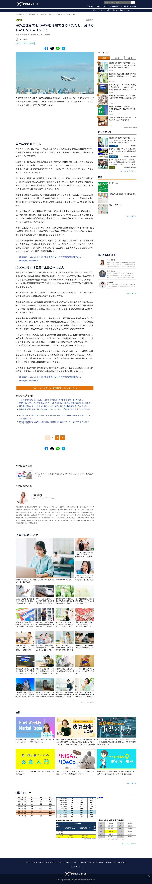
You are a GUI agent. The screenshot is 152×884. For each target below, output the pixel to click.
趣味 (121, 10)
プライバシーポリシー (70, 862)
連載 (98, 6)
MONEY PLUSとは (31, 862)
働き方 (32, 44)
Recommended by (85, 702)
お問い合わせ (100, 862)
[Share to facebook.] (46, 48)
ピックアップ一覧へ (128, 171)
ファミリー (130, 10)
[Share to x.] (52, 48)
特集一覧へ (131, 216)
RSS (114, 862)
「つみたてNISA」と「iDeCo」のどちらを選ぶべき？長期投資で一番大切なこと (51, 400)
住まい (115, 10)
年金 (25, 44)
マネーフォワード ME (76, 867)
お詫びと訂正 (122, 862)
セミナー (113, 6)
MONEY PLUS (20, 14)
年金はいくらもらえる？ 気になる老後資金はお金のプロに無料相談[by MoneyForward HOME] (50, 258)
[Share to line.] (58, 48)
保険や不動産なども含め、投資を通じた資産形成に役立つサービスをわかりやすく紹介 (54, 421)
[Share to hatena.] (63, 48)
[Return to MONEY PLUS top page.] (28, 4)
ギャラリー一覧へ (128, 844)
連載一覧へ (131, 783)
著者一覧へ (131, 293)
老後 (108, 10)
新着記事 (90, 6)
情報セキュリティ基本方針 (54, 862)
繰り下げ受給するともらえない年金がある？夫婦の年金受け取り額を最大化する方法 (53, 406)
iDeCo (18, 44)
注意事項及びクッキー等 (86, 862)
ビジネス (100, 10)
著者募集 (108, 862)
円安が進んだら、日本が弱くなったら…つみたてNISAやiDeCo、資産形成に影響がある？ (54, 403)
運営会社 (41, 862)
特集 (104, 6)
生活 (93, 10)
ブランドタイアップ (127, 6)
